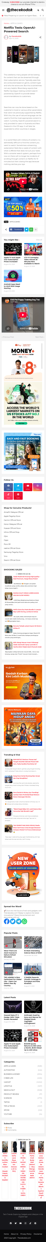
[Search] (43, 10)
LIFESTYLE (23, 1086)
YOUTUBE (23, 1114)
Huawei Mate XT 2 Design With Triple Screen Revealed (11, 1017)
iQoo (6, 536)
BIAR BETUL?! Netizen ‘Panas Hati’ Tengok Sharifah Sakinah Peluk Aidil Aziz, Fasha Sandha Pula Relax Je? (26, 762)
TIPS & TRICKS (23, 1106)
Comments (11, 1130)
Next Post (39, 337)
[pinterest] (35, 1223)
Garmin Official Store (12, 520)
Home (6, 23)
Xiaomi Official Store (12, 560)
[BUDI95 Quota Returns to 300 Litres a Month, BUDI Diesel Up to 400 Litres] (33, 1035)
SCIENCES (23, 1098)
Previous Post (8, 337)
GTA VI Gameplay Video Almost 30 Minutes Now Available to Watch (32, 261)
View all (39, 240)
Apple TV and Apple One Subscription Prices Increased (12, 260)
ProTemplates (36, 1238)
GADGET (23, 1082)
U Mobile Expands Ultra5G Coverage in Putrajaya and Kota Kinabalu (32, 980)
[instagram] (25, 1223)
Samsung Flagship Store (13, 552)
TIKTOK (23, 1102)
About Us (14, 1234)
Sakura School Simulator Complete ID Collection (21, 16)
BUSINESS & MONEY (23, 1074)
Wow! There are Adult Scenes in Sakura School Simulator (10, 954)
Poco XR (7, 544)
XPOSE (23, 1110)
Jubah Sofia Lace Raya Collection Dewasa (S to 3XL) (14, 1162)
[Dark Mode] (39, 10)
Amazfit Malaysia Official (13, 512)
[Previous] (40, 16)
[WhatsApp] (31, 230)
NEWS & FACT (23, 1090)
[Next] (43, 16)
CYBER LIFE (23, 1078)
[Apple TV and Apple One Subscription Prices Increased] (13, 1035)
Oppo (6, 540)
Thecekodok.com (24, 1238)
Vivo (5, 556)
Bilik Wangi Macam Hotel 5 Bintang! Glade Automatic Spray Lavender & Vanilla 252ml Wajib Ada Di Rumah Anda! (27, 645)
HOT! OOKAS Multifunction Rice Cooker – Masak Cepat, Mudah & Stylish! (5, 1167)
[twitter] (16, 1223)
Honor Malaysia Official (13, 524)
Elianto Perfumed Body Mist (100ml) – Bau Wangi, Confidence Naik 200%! (32, 1166)
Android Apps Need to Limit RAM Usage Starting (12, 286)
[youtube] (20, 1223)
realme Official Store (12, 548)
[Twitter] (27, 230)
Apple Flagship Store (12, 516)
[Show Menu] (3, 10)
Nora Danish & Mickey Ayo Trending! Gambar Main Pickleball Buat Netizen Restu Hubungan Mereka (26, 795)
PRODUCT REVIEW (23, 1094)
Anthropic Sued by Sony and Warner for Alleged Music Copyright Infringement (32, 1019)
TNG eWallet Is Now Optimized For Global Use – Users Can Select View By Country (12, 981)
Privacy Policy (25, 1234)
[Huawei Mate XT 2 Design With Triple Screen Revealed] (13, 1007)
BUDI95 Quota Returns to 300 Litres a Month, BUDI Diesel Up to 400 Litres (33, 1047)
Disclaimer (38, 1234)
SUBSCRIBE (14, 2)
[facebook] (11, 1223)
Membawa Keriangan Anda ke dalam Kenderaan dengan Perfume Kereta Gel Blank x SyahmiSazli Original (41, 1176)
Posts (9, 1128)
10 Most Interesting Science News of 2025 (33, 952)
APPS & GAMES (16, 23)
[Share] (40, 37)
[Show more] (36, 230)
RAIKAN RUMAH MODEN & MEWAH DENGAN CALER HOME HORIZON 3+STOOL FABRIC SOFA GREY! (23, 1174)
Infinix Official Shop (11, 532)
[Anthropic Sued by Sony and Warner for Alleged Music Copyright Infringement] (33, 1007)
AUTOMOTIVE (23, 1070)
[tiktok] (30, 1223)
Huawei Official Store (12, 528)
